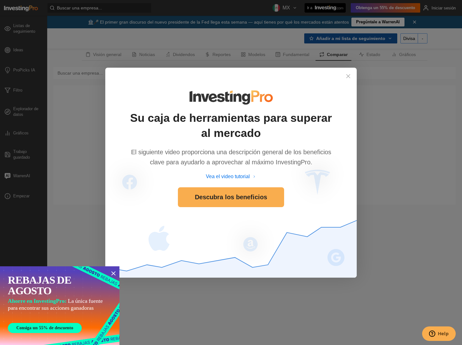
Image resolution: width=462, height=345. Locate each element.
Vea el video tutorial (228, 176)
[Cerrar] (348, 76)
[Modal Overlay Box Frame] (59, 305)
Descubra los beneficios (231, 197)
